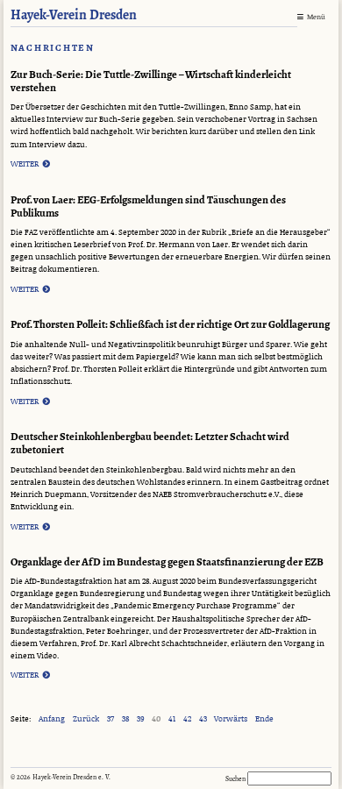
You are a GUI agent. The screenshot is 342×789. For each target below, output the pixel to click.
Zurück (86, 719)
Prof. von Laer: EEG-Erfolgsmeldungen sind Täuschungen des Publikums (148, 207)
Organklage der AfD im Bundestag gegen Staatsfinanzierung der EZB (167, 562)
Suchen (236, 778)
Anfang (52, 719)
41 (171, 719)
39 (141, 719)
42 (187, 719)
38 (125, 719)
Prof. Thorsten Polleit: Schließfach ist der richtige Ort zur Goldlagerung (170, 324)
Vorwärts (230, 719)
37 (110, 719)
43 (203, 719)
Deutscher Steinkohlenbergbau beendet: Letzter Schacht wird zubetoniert (150, 443)
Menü (316, 17)
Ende (264, 719)
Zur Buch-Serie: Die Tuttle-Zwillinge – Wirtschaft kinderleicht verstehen (151, 81)
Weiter (30, 164)
